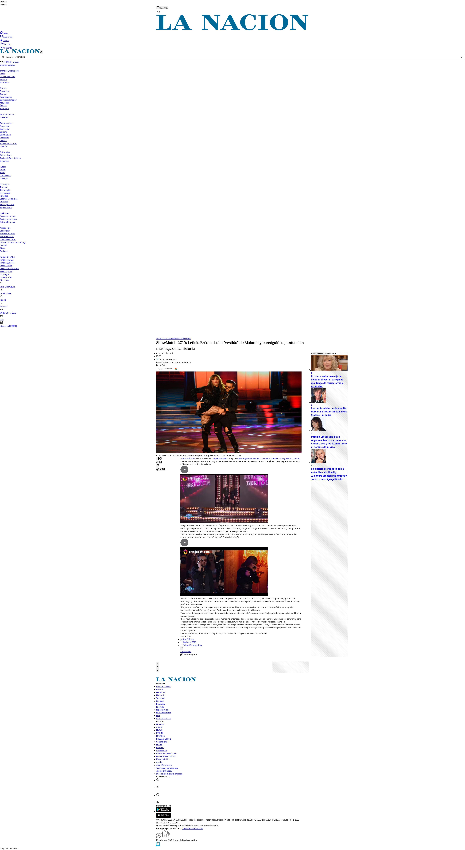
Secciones (7, 37)
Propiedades (6, 97)
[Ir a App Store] (163, 817)
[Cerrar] (41, 52)
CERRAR (3, 2)
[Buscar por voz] (461, 57)
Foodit (6, 40)
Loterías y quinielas (9, 198)
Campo (3, 94)
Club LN (6, 44)
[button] (232, 188)
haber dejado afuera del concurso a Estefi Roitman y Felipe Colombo (268, 458)
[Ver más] (181, 648)
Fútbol (3, 166)
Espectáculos (174, 338)
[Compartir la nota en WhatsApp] (160, 462)
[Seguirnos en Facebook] (157, 780)
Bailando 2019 (189, 642)
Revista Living (6, 265)
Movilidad (4, 102)
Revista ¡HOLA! (6, 260)
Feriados (4, 196)
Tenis (2, 172)
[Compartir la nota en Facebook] (157, 469)
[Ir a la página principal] (232, 29)
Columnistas (5, 155)
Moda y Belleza (7, 204)
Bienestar (4, 137)
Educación (4, 129)
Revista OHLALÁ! (7, 257)
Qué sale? (4, 213)
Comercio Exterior (8, 100)
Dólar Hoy (4, 91)
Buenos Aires (6, 123)
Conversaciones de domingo (13, 242)
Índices (3, 105)
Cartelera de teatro (8, 219)
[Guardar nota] (157, 458)
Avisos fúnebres (7, 233)
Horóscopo (5, 193)
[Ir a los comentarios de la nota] (160, 458)
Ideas (2, 248)
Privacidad (198, 828)
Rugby (3, 169)
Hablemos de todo (8, 143)
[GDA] (163, 837)
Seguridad (4, 126)
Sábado (3, 245)
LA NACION (161, 338)
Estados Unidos (7, 114)
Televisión (186, 338)
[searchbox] (231, 57)
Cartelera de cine (8, 216)
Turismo (4, 187)
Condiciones (187, 828)
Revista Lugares (7, 262)
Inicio (5, 33)
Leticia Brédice (187, 458)
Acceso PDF (5, 228)
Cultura (3, 132)
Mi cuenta (7, 48)
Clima (2, 73)
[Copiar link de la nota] (157, 465)
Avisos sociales (7, 236)
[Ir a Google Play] (163, 811)
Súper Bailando (220, 458)
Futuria (3, 88)
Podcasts (4, 201)
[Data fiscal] (158, 845)
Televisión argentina (192, 645)
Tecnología (5, 190)
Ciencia (3, 140)
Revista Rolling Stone (9, 268)
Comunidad (5, 134)
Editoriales (5, 152)
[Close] (157, 663)
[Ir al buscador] (158, 11)
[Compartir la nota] (157, 462)
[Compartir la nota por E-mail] (163, 469)
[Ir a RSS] (157, 803)
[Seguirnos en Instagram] (157, 795)
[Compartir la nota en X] (160, 469)
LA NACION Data (7, 76)
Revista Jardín (6, 271)
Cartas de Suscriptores (10, 158)
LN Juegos (4, 184)
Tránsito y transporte (9, 70)
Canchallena (5, 175)
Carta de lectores (8, 239)
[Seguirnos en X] (157, 787)
